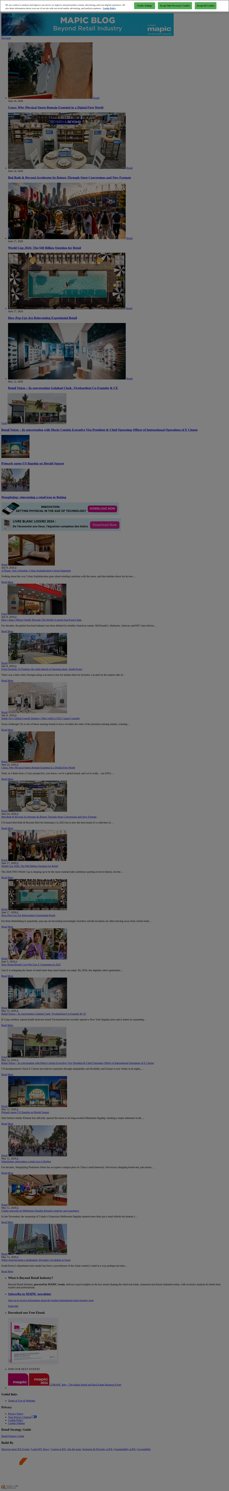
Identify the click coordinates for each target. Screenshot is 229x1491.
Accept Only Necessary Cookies (175, 5)
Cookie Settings (144, 5)
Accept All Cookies (206, 5)
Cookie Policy (109, 8)
